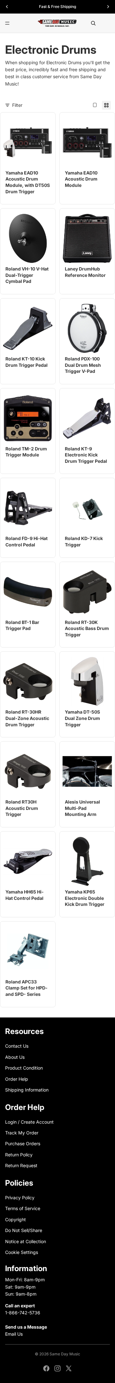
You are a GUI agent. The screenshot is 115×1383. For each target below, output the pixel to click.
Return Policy (19, 1154)
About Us (15, 1056)
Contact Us (16, 1046)
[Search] (93, 23)
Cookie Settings (21, 1252)
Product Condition (24, 1068)
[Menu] (7, 23)
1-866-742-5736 (22, 1312)
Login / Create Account (29, 1121)
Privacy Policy (19, 1197)
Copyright (15, 1219)
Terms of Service (22, 1208)
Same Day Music (65, 1354)
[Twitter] (69, 1368)
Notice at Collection (25, 1241)
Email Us (14, 1334)
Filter (17, 105)
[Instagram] (57, 1368)
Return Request (21, 1165)
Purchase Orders (22, 1143)
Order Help (16, 1078)
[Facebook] (46, 1368)
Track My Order (21, 1132)
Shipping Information (27, 1089)
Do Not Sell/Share (23, 1230)
